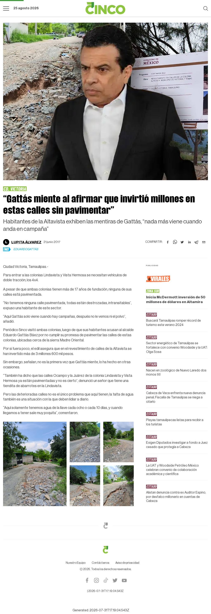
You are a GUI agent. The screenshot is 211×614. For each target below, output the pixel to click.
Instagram (96, 557)
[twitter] (182, 234)
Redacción (22, 234)
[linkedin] (189, 234)
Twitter (114, 557)
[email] (204, 234)
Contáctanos (100, 540)
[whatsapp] (175, 234)
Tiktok (105, 557)
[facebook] (168, 234)
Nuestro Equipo (76, 540)
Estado (10, 189)
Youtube (124, 557)
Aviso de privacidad (127, 540)
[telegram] (196, 234)
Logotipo (105, 8)
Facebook (87, 557)
